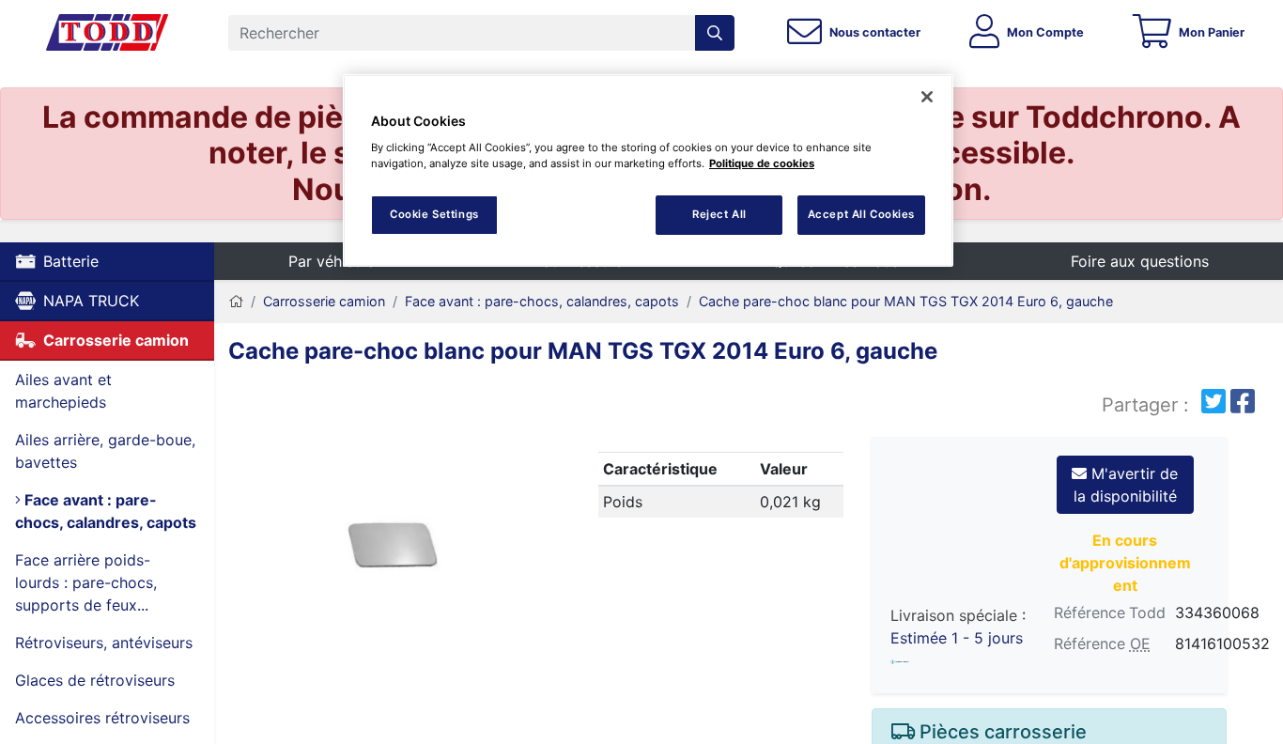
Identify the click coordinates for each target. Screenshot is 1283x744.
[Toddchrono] (107, 33)
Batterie (71, 261)
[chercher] (714, 33)
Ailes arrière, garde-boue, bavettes (105, 451)
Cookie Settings (434, 214)
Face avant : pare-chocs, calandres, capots (105, 511)
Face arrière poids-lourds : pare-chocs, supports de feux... (86, 582)
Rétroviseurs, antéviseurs (104, 642)
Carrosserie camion (116, 340)
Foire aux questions (1140, 261)
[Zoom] (392, 548)
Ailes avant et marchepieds (63, 390)
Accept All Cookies (861, 214)
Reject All (719, 214)
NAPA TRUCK (91, 300)
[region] (648, 170)
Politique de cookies (761, 163)
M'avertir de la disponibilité (1126, 484)
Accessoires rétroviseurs (102, 717)
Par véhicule (331, 261)
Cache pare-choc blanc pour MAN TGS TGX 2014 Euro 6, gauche (906, 301)
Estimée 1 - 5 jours (956, 637)
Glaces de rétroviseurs (95, 680)
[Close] (927, 96)
